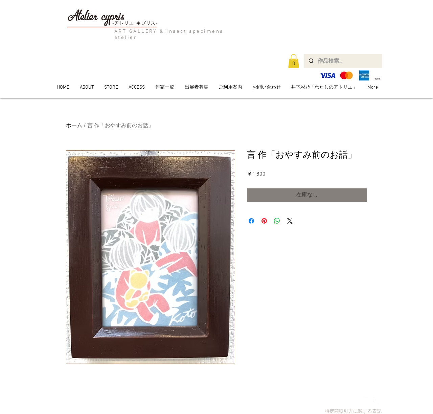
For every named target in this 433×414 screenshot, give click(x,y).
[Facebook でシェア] (251, 221)
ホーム (74, 125)
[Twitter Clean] (367, 400)
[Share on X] (290, 221)
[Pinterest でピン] (264, 221)
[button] (293, 61)
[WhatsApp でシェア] (277, 221)
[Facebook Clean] (376, 400)
